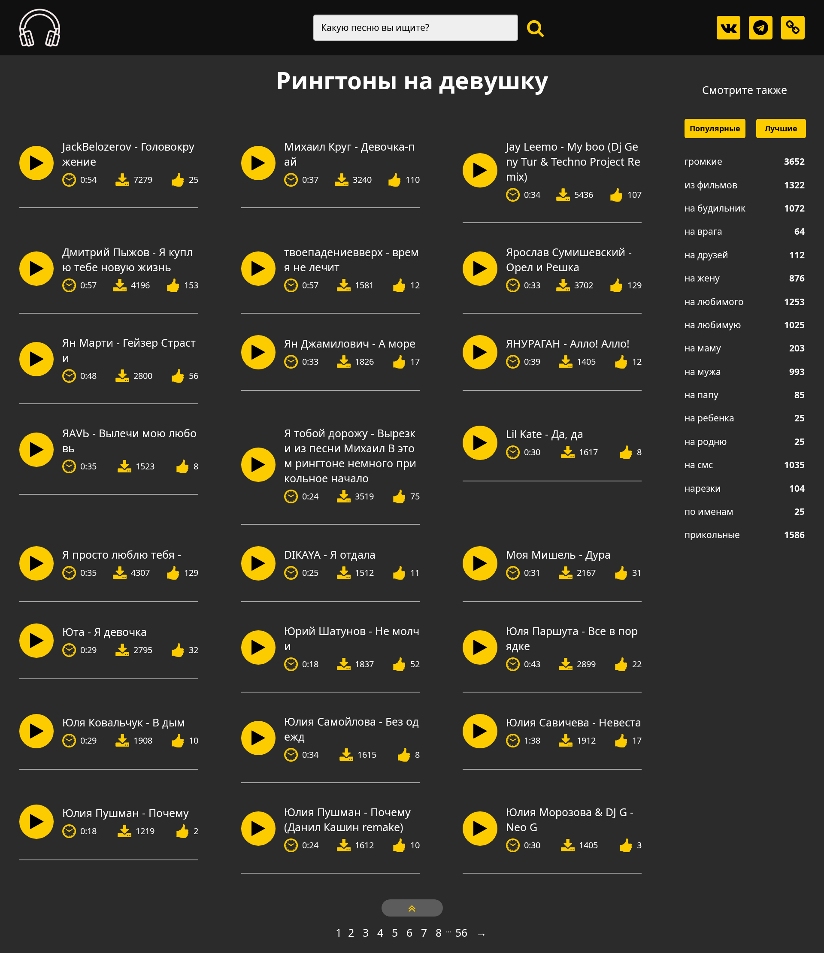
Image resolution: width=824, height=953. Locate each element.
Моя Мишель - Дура (558, 554)
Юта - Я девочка (104, 631)
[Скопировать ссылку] (793, 27)
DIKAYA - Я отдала (330, 554)
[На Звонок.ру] (39, 28)
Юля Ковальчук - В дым (123, 722)
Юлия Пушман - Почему (125, 812)
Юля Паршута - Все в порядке (572, 638)
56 (461, 932)
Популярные (715, 128)
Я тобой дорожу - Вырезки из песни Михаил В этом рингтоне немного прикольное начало (350, 455)
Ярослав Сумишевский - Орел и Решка (569, 259)
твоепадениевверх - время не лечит (351, 259)
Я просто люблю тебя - (121, 554)
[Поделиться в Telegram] (760, 27)
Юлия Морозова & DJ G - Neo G (569, 819)
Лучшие (781, 128)
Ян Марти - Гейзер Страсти (129, 350)
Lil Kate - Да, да (544, 434)
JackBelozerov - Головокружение (128, 154)
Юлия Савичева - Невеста (573, 722)
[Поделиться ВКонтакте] (728, 27)
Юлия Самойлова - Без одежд (351, 729)
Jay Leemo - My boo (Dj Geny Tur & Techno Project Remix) (573, 161)
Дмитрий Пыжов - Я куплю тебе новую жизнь (127, 259)
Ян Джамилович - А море (349, 343)
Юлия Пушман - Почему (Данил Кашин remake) (347, 819)
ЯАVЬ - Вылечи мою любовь (129, 440)
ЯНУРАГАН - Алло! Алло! (568, 343)
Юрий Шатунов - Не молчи (351, 638)
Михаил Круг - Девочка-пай (349, 154)
